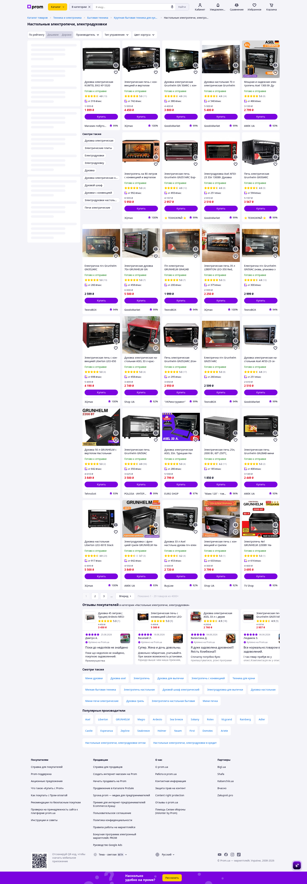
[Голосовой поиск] (172, 7)
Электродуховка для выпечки (225, 689)
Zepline (125, 730)
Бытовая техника (97, 17)
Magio (141, 719)
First (192, 730)
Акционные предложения (47, 781)
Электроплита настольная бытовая (173, 701)
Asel (87, 719)
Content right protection (169, 795)
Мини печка (210, 701)
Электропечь (142, 678)
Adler (262, 719)
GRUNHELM (123, 719)
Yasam (178, 730)
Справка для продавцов (107, 767)
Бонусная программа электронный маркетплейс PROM (114, 836)
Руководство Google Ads (107, 845)
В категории (79, 7)
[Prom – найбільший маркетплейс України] (35, 7)
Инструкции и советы (44, 820)
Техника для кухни (244, 678)
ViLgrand (226, 719)
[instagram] (232, 854)
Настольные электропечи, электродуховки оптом (115, 742)
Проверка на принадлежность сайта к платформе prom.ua (54, 811)
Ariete (224, 730)
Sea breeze (176, 719)
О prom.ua (161, 767)
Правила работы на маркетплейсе (114, 827)
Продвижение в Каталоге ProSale (113, 788)
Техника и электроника (67, 17)
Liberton (103, 719)
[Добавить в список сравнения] (116, 65)
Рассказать (172, 877)
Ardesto (157, 719)
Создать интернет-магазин (109, 774)
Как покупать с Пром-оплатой (49, 795)
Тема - (108, 854)
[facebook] (226, 854)
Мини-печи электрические (102, 701)
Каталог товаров (37, 17)
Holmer (162, 730)
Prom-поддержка (41, 774)
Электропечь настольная (139, 689)
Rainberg (245, 719)
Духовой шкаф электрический (181, 689)
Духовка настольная (263, 689)
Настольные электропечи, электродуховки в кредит (185, 742)
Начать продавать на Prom (109, 781)
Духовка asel (118, 678)
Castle (89, 730)
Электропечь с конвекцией (208, 678)
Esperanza (106, 730)
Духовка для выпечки (170, 678)
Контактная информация (170, 781)
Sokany (195, 719)
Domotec (208, 730)
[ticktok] (239, 854)
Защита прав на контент (170, 788)
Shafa (220, 774)
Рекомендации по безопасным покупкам (56, 802)
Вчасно (221, 788)
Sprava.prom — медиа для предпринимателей (121, 795)
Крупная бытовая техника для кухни (136, 17)
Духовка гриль (135, 701)
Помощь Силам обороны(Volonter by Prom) (170, 811)
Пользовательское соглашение (112, 813)
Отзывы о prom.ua (166, 802)
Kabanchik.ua (225, 781)
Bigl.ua (221, 767)
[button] (101, 117)
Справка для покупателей (47, 767)
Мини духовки (94, 678)
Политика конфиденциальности (112, 820)
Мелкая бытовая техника (100, 689)
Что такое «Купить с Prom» (47, 788)
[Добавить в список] (116, 72)
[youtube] (219, 854)
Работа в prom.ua (166, 774)
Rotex (210, 719)
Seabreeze (143, 730)
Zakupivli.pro (225, 795)
